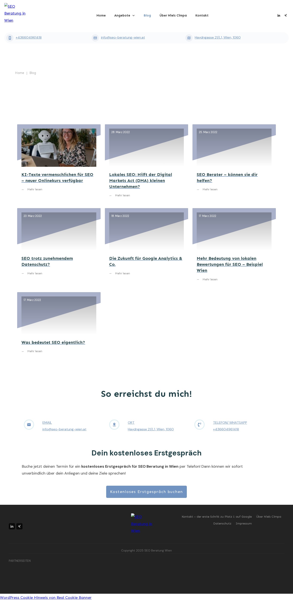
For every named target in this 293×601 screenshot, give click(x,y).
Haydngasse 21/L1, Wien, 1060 (218, 37)
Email (47, 422)
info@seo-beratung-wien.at (123, 37)
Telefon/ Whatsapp (230, 422)
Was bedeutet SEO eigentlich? (59, 326)
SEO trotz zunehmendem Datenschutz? (59, 248)
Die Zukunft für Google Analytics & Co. (146, 248)
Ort (131, 422)
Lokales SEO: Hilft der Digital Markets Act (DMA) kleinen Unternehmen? (146, 164)
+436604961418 (29, 37)
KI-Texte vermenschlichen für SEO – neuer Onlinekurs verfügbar (59, 164)
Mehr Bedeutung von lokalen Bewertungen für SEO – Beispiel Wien (234, 248)
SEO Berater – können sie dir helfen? (234, 164)
